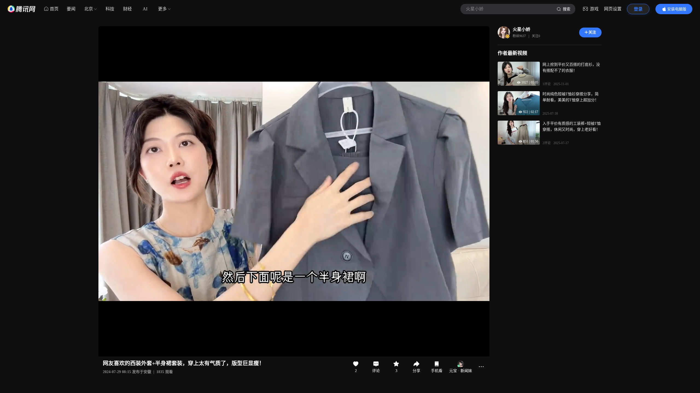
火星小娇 (521, 29)
